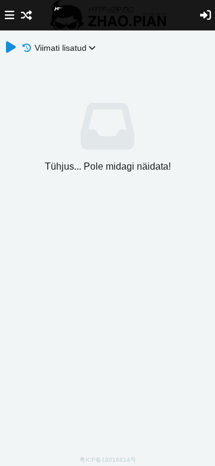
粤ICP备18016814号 (107, 459)
